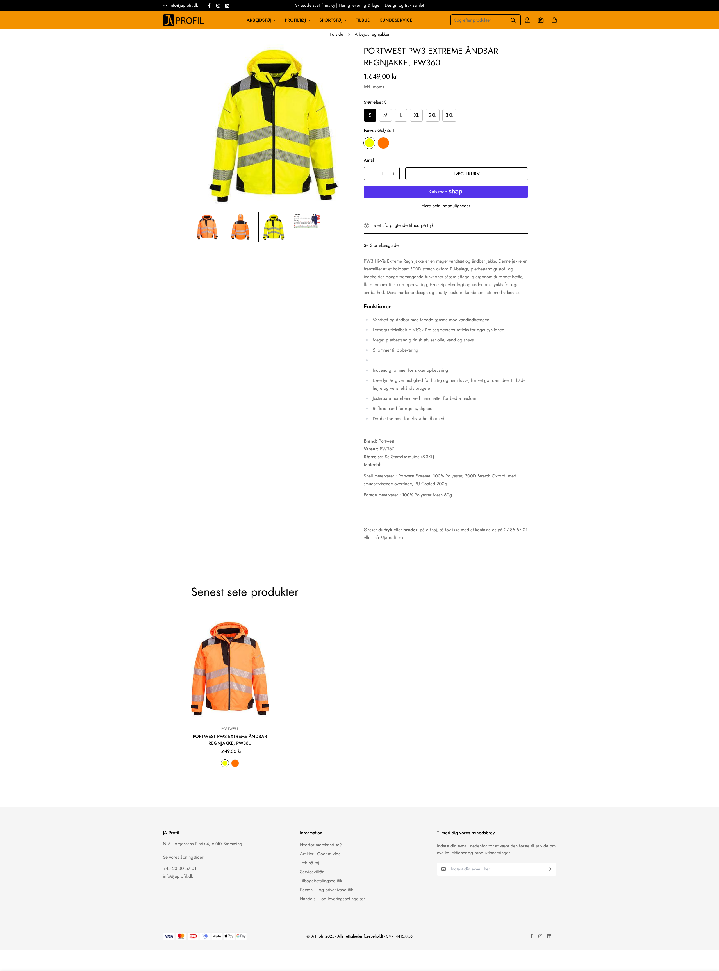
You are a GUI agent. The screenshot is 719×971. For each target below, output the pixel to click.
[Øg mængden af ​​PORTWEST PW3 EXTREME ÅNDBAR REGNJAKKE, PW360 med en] (393, 173)
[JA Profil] (183, 20)
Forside (336, 34)
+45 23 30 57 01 (179, 868)
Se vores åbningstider (183, 857)
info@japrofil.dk (178, 876)
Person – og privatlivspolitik (326, 889)
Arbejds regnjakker (372, 34)
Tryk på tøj (309, 863)
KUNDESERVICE (395, 20)
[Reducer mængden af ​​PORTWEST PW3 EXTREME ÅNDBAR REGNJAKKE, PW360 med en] (370, 173)
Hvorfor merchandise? (321, 845)
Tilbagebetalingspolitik (321, 880)
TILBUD (363, 20)
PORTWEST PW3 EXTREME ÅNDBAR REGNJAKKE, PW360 (230, 739)
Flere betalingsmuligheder (446, 205)
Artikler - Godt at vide (320, 854)
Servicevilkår (312, 872)
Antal (369, 160)
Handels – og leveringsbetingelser (332, 898)
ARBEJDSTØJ (259, 20)
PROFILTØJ (295, 20)
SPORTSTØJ (330, 20)
